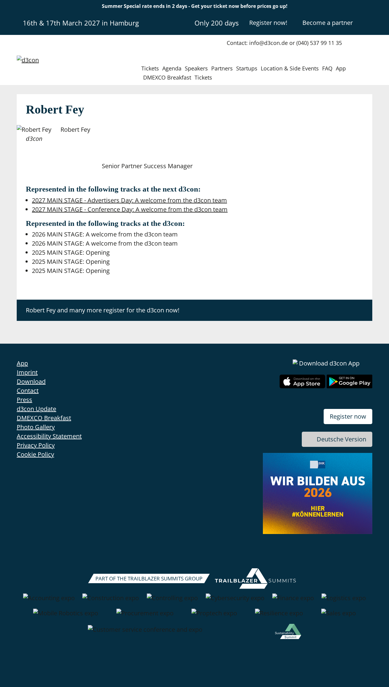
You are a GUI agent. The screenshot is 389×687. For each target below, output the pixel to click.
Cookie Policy (35, 454)
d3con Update (36, 409)
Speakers (196, 68)
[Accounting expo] (49, 601)
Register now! (268, 23)
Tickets (150, 68)
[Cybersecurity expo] (235, 601)
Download (31, 381)
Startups (246, 68)
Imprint (27, 372)
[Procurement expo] (145, 616)
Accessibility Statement (49, 436)
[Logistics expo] (343, 601)
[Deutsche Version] (367, 22)
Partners (222, 68)
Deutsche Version (341, 439)
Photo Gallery (36, 427)
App (341, 68)
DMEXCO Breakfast (167, 77)
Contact (28, 390)
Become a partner (327, 23)
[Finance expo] (293, 601)
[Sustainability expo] (288, 632)
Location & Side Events (290, 68)
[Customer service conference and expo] (145, 632)
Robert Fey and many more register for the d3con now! (102, 310)
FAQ (327, 68)
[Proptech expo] (214, 616)
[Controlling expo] (172, 601)
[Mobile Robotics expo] (66, 616)
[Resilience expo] (279, 616)
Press (24, 400)
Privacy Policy (36, 445)
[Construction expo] (110, 601)
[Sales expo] (338, 616)
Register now (348, 416)
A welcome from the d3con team (129, 200)
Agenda (171, 68)
